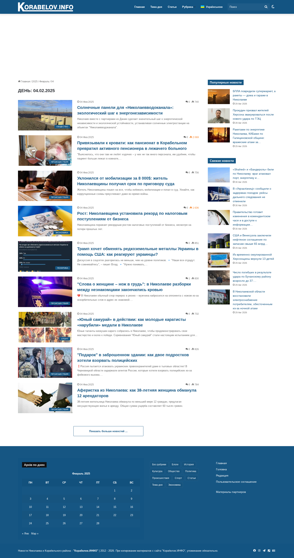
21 (97, 515)
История (189, 464)
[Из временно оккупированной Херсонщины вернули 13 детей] (219, 260)
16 (131, 506)
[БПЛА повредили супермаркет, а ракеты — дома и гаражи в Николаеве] (219, 96)
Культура (157, 471)
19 (64, 515)
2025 (35, 81)
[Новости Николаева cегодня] (45, 7)
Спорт (178, 478)
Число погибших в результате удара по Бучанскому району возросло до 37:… (252, 276)
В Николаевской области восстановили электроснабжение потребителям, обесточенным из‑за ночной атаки (252, 300)
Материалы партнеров (231, 491)
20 (81, 515)
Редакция (222, 475)
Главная (139, 6)
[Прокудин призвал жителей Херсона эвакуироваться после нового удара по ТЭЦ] (219, 115)
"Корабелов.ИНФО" (85, 550)
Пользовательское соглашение (236, 481)
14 (97, 506)
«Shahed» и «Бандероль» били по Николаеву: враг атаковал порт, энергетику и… (253, 173)
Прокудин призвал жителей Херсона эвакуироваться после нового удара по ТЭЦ (253, 114)
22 (114, 515)
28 (97, 523)
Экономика (174, 484)
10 (30, 506)
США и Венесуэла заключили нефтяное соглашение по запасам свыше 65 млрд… (252, 239)
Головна (221, 469)
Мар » (34, 533)
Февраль (44, 81)
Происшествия (160, 478)
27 (81, 523)
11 (47, 506)
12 (64, 506)
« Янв (25, 533)
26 (64, 523)
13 (81, 506)
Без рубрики (159, 464)
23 (131, 515)
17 (30, 515)
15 (114, 506)
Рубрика (187, 6)
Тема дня (156, 6)
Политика (190, 471)
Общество (174, 471)
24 (30, 523)
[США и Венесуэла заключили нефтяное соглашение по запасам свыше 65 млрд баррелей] (219, 240)
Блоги (175, 464)
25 (47, 523)
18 (47, 515)
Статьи (172, 6)
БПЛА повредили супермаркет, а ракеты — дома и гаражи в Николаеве (254, 95)
